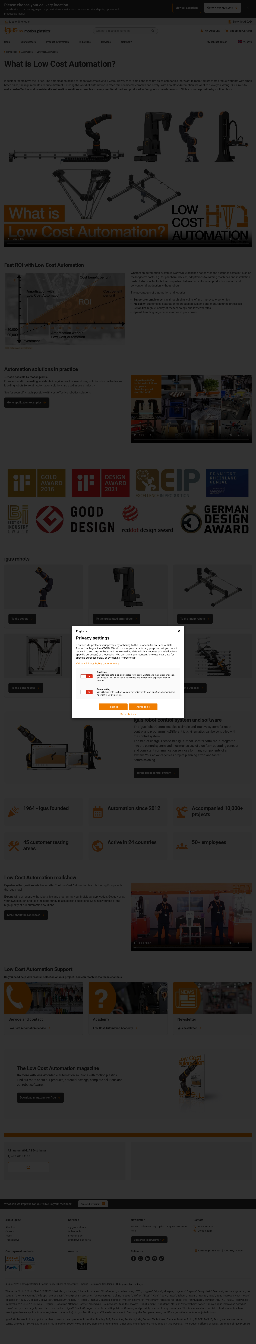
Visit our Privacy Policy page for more (97, 663)
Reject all (113, 706)
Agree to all (143, 706)
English (80, 631)
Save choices (128, 714)
